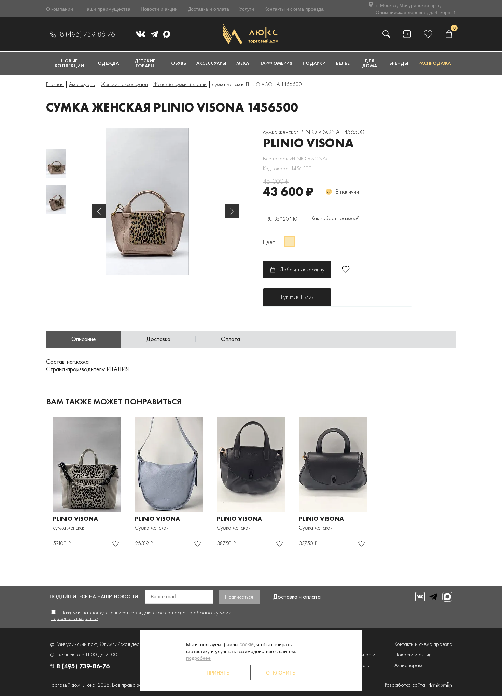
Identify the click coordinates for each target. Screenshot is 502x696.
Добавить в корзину (302, 269)
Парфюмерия (275, 63)
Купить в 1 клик (297, 297)
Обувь (178, 63)
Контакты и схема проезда (294, 8)
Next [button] (232, 211)
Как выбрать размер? (335, 218)
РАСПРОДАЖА (434, 63)
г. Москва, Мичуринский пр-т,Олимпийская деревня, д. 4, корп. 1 (416, 8)
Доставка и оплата (208, 8)
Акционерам (408, 665)
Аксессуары (211, 63)
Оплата (230, 339)
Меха (242, 63)
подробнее (198, 657)
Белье (343, 63)
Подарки (314, 63)
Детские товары (145, 63)
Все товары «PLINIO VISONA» (295, 158)
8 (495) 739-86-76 (87, 34)
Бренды (398, 63)
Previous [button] (99, 211)
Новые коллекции (69, 63)
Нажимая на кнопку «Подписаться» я (141, 615)
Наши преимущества (106, 8)
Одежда (108, 63)
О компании (59, 8)
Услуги (246, 8)
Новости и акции (159, 8)
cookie (247, 644)
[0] (448, 34)
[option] (165, 201)
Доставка (158, 339)
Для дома (369, 63)
